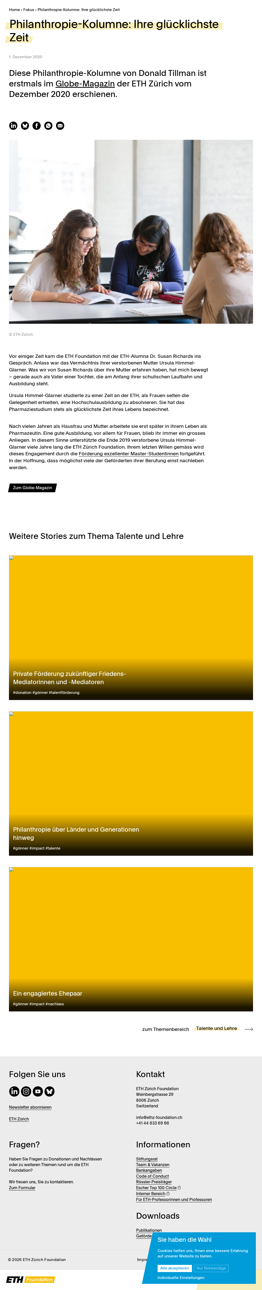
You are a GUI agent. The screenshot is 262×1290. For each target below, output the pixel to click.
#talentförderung (64, 693)
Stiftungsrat (147, 1159)
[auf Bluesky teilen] (26, 129)
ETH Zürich (19, 1119)
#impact (37, 848)
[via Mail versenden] (61, 129)
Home (14, 10)
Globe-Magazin (85, 84)
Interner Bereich (150, 1194)
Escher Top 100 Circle (156, 1188)
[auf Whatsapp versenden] (50, 129)
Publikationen (149, 1231)
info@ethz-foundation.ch (159, 1118)
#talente (53, 848)
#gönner (40, 693)
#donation (22, 693)
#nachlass (55, 1004)
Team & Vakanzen (152, 1165)
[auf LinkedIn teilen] (15, 129)
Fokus (28, 10)
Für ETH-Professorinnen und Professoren (174, 1200)
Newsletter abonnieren (30, 1108)
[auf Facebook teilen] (38, 129)
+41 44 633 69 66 (152, 1123)
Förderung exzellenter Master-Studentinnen (129, 453)
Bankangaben (149, 1171)
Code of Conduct (152, 1177)
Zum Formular (22, 1188)
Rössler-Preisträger (154, 1182)
